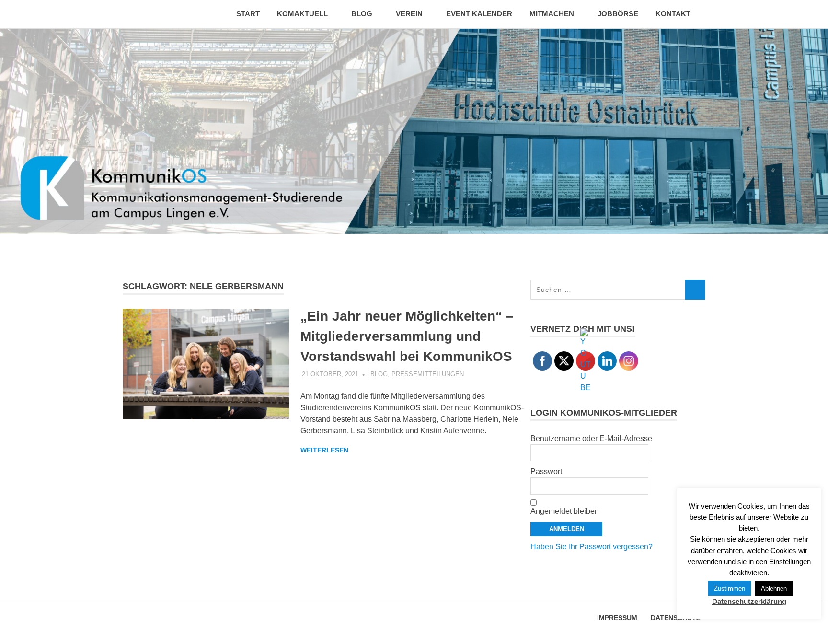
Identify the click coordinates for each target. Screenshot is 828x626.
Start (248, 14)
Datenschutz (676, 618)
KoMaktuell (302, 14)
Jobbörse (618, 14)
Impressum (617, 618)
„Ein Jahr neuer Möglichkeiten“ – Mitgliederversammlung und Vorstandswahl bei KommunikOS (407, 336)
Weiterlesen (324, 450)
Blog (361, 14)
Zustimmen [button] (729, 588)
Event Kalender (479, 14)
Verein (409, 14)
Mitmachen (551, 14)
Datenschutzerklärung (749, 601)
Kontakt (673, 14)
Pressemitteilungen (427, 374)
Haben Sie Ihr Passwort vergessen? (591, 547)
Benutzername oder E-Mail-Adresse (591, 438)
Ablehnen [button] (774, 588)
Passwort (546, 471)
